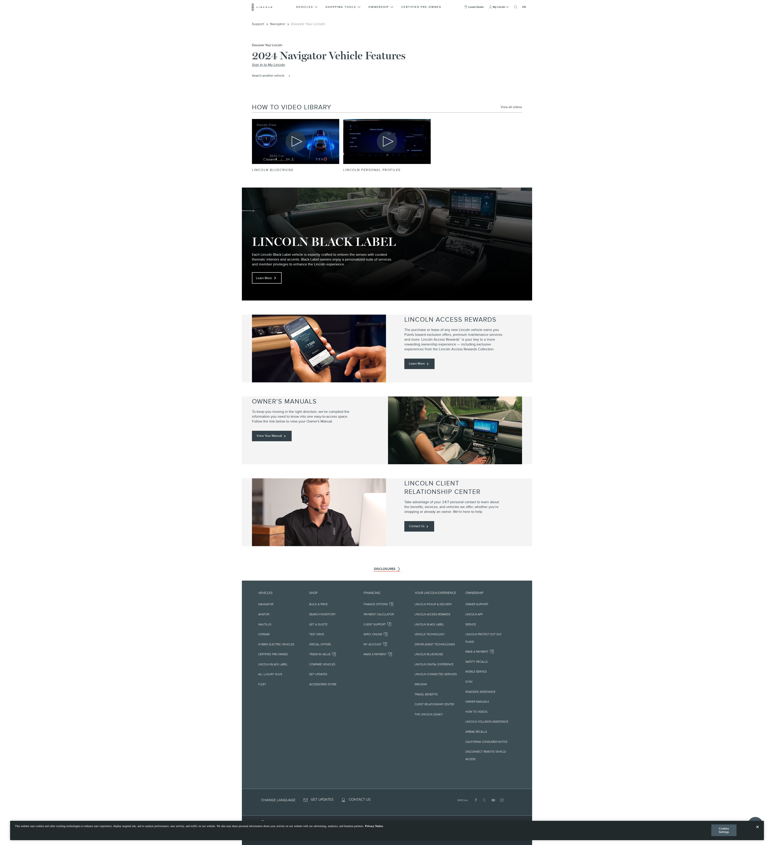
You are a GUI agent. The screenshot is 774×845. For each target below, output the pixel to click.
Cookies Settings (724, 830)
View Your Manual (269, 436)
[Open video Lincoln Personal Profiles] (387, 141)
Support (258, 24)
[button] (307, 7)
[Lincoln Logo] (262, 7)
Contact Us (416, 526)
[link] (511, 107)
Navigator (277, 24)
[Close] (757, 830)
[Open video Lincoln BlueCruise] (295, 141)
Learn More (264, 278)
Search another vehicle (268, 75)
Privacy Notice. (374, 826)
